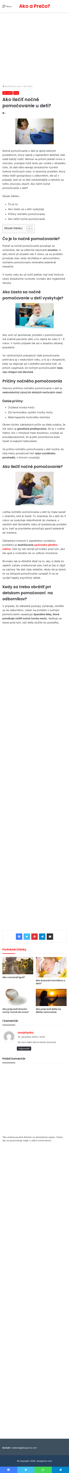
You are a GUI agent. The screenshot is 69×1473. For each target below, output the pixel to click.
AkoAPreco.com (12, 86)
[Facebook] (19, 936)
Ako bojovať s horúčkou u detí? (50, 982)
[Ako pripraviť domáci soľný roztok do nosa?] (17, 997)
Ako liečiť (27, 86)
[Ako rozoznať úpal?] (17, 965)
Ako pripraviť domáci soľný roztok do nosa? (15, 1010)
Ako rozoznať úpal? (13, 977)
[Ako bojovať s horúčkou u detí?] (51, 967)
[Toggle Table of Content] (27, 228)
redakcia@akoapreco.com (24, 1447)
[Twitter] (27, 936)
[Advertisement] (34, 49)
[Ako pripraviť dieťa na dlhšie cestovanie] (51, 997)
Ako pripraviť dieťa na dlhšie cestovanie (48, 1010)
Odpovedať (24, 1048)
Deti (16, 93)
